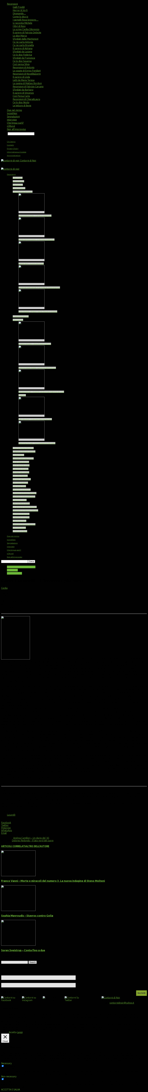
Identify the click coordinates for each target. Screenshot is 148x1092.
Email (5, 981)
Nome (4, 974)
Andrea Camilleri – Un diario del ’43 (31, 838)
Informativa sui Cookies (16, 152)
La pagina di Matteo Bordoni (27, 83)
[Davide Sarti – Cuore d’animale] (31, 260)
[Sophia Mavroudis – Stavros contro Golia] (18, 910)
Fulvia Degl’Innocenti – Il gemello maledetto (36, 239)
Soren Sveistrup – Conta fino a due (23, 950)
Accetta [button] (12, 1032)
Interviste (12, 119)
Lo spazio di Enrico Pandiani (27, 70)
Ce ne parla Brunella (23, 45)
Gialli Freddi (19, 7)
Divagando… (19, 13)
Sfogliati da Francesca (24, 58)
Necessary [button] (6, 1063)
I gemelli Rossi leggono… (25, 19)
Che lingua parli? (15, 123)
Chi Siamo (11, 141)
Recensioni (12, 4)
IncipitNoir (12, 113)
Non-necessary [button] (8, 1076)
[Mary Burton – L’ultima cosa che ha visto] (31, 416)
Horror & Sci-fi (20, 10)
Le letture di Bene (22, 105)
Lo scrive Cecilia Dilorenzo (26, 29)
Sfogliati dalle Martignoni (25, 39)
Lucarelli (11, 815)
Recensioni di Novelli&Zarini (27, 73)
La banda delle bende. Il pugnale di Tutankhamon (39, 287)
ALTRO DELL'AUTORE (37, 846)
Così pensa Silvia (21, 64)
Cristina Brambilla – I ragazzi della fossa (34, 216)
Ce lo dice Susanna (22, 61)
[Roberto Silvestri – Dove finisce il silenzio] (31, 340)
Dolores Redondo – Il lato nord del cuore (32, 840)
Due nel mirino (14, 110)
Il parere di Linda (21, 77)
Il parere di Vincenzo (23, 93)
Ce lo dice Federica (22, 54)
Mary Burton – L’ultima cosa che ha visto (35, 419)
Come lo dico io (20, 16)
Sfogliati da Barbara (23, 89)
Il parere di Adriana (22, 48)
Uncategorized (14, 573)
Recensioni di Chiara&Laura (26, 99)
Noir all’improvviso (16, 129)
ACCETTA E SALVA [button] (10, 1089)
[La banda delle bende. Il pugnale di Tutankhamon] (31, 284)
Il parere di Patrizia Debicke (27, 32)
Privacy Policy (12, 148)
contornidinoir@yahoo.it (122, 1002)
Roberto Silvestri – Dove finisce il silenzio (34, 344)
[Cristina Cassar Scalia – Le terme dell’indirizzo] (31, 364)
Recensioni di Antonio (23, 67)
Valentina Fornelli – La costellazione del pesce (36, 443)
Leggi (20, 1032)
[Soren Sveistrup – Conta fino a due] (18, 944)
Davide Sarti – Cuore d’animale (31, 263)
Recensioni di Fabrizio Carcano (28, 86)
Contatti (10, 145)
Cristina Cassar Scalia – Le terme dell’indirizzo (37, 368)
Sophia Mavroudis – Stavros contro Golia (27, 915)
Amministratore (13, 155)
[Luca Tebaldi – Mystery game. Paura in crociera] (31, 308)
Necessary (10, 1066)
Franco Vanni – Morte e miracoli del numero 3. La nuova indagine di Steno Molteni (53, 880)
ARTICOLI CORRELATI (13, 846)
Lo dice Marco (20, 35)
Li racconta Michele (22, 23)
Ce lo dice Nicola (21, 102)
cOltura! (11, 126)
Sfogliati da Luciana (22, 51)
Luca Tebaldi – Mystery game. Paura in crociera (37, 311)
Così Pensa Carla (21, 96)
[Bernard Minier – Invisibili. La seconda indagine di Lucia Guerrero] (31, 388)
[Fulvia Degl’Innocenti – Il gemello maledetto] (31, 236)
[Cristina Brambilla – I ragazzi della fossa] (31, 212)
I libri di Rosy (19, 26)
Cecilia (4, 588)
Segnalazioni (13, 116)
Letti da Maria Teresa (23, 80)
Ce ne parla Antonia (23, 42)
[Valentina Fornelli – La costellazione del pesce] (31, 440)
